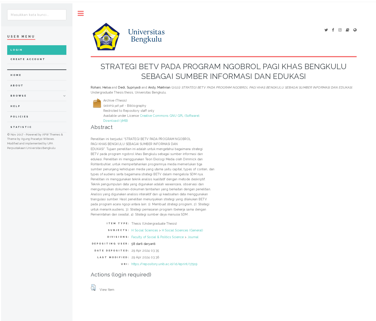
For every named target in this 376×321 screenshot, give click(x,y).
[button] (93, 287)
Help (15, 106)
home (15, 75)
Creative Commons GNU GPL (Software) (170, 115)
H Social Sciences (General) (182, 230)
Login (16, 49)
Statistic (21, 127)
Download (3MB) (115, 120)
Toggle (80, 13)
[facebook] (333, 30)
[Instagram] (340, 30)
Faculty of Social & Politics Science (157, 237)
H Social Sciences (144, 230)
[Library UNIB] (355, 30)
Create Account (27, 59)
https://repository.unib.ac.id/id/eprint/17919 (164, 264)
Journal (193, 237)
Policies (19, 116)
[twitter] (326, 30)
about (17, 85)
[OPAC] (347, 30)
